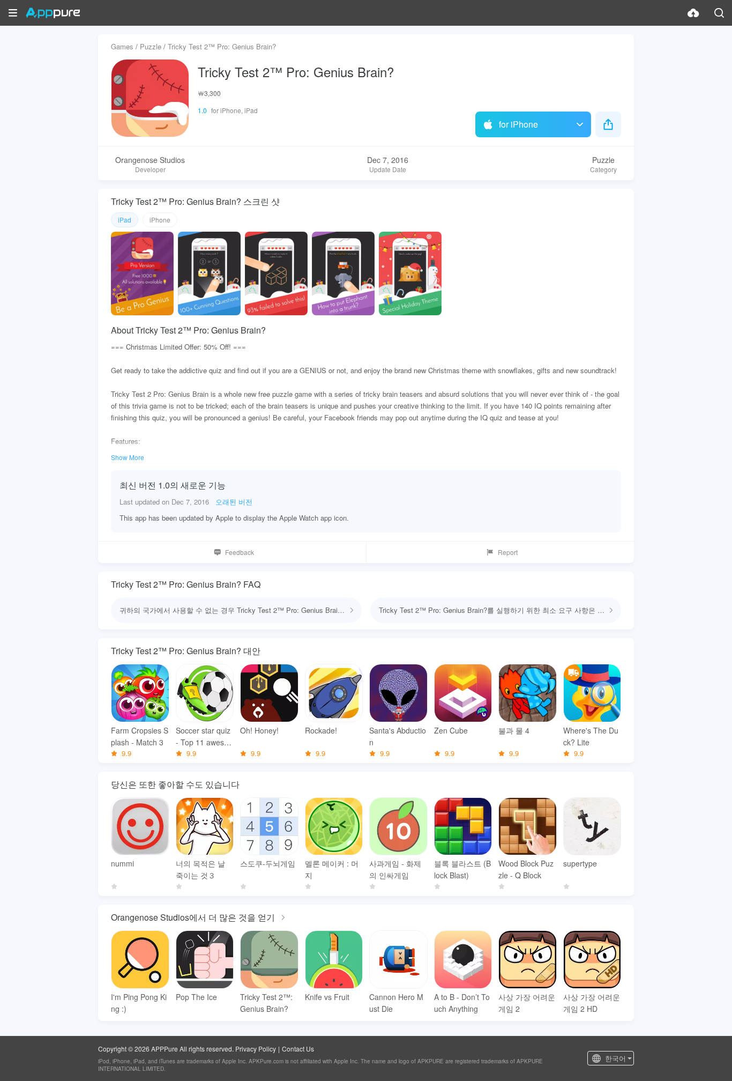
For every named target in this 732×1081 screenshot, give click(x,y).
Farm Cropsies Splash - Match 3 (139, 736)
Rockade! (321, 730)
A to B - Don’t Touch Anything (462, 1002)
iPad (124, 219)
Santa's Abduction (397, 736)
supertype (580, 863)
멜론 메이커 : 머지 (331, 869)
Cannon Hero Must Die (396, 1002)
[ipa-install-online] (693, 13)
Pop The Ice (196, 996)
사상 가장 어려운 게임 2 (526, 1002)
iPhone (160, 219)
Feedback (239, 552)
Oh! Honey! (259, 730)
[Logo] (53, 13)
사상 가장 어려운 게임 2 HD (591, 1002)
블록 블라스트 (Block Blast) (462, 869)
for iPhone (518, 124)
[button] (13, 13)
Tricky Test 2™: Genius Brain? (266, 1002)
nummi (122, 863)
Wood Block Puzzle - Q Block (526, 869)
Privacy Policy (255, 1048)
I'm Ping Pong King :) (139, 1002)
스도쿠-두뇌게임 (267, 863)
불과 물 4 (513, 730)
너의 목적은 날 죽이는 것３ (200, 869)
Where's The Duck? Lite (590, 736)
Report (508, 552)
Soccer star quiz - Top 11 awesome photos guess (203, 736)
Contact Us (298, 1048)
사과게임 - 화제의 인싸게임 (395, 869)
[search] (719, 13)
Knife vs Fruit (327, 996)
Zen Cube (451, 730)
